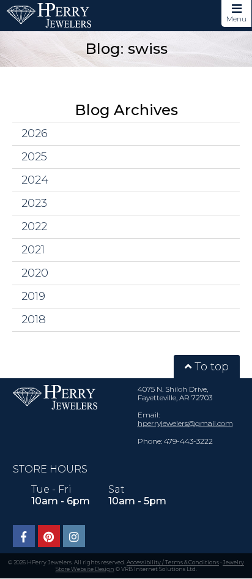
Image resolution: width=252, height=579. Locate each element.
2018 (33, 319)
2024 (34, 180)
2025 (34, 156)
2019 (33, 296)
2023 (34, 203)
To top (210, 366)
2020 (34, 273)
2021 (33, 249)
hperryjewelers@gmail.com (185, 423)
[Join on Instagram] (74, 536)
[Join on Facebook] (24, 536)
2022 (34, 226)
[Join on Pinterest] (49, 536)
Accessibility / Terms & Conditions (173, 562)
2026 (34, 133)
